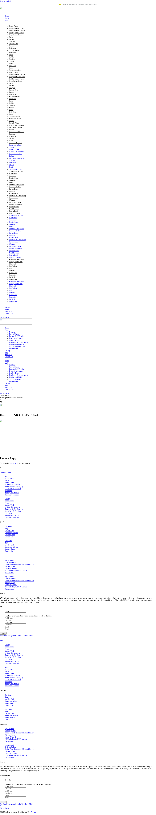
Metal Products (14, 209)
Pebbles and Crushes (15, 204)
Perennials (12, 52)
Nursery (11, 37)
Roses (11, 55)
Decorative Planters (15, 127)
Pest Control (13, 279)
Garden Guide (10, 535)
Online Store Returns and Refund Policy (19, 564)
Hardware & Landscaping (17, 196)
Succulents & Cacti (15, 70)
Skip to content (5, 1)
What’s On (8, 355)
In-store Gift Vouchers (16, 125)
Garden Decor (13, 189)
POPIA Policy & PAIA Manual (16, 571)
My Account (9, 560)
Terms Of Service (11, 568)
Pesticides (12, 270)
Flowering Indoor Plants (17, 28)
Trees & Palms (14, 123)
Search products (6, 398)
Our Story (8, 526)
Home (7, 328)
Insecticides (13, 273)
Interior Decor (13, 178)
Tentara (33, 812)
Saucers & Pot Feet (15, 143)
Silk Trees (12, 176)
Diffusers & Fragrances (16, 185)
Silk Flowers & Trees (16, 171)
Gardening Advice (11, 533)
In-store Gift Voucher (16, 336)
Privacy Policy (10, 566)
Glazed (11, 138)
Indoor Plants (13, 26)
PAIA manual (9, 573)
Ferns (11, 63)
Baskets (11, 130)
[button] (80, 20)
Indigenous (12, 48)
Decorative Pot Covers (16, 132)
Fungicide (12, 275)
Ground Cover (13, 44)
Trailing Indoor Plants (16, 33)
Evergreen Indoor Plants (17, 30)
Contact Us (9, 357)
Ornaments (12, 180)
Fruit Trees (12, 66)
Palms (11, 68)
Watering (12, 200)
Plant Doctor (13, 268)
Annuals (11, 39)
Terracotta (12, 136)
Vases (11, 182)
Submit (3, 633)
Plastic (11, 141)
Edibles (11, 57)
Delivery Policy (10, 562)
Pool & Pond (13, 211)
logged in (12, 463)
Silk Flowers (13, 174)
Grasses (11, 46)
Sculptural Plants (14, 50)
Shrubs (11, 61)
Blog (6, 353)
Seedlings (12, 59)
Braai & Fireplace (15, 213)
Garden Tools (13, 198)
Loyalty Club (9, 531)
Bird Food (12, 264)
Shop (6, 330)
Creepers (12, 41)
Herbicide (12, 277)
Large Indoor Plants (15, 35)
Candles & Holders (15, 187)
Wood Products (14, 207)
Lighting (12, 191)
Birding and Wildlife (15, 262)
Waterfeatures (13, 193)
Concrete (12, 134)
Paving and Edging (15, 202)
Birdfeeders (13, 266)
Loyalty (7, 351)
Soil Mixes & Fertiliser (16, 259)
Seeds (7, 480)
